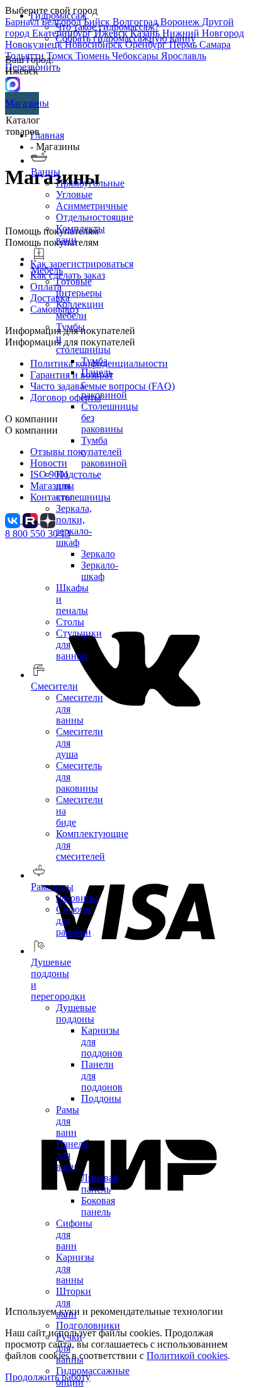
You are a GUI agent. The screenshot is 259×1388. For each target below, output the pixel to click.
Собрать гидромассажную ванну (125, 38)
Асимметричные (92, 205)
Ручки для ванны (70, 1348)
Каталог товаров (23, 126)
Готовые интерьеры (79, 287)
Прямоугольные (90, 183)
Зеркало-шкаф (99, 571)
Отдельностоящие (94, 217)
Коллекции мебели (80, 310)
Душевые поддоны (76, 1013)
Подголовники (88, 1325)
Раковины (77, 898)
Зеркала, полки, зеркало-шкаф (74, 525)
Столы (70, 621)
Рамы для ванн (67, 1121)
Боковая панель (98, 1206)
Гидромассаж (58, 15)
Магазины (22, 103)
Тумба (94, 361)
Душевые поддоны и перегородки (58, 979)
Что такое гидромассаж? (107, 26)
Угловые (74, 194)
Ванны (45, 171)
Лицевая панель (99, 1183)
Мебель (47, 270)
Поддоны (101, 1098)
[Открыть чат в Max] (12, 83)
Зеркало (98, 553)
